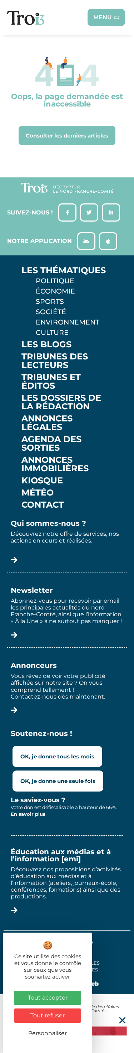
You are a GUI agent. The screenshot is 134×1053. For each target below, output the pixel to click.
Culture (52, 332)
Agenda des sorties (51, 443)
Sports (50, 301)
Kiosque (42, 480)
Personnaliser (47, 1033)
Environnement (67, 322)
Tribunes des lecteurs (54, 360)
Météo (37, 492)
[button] (122, 1020)
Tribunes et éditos (51, 381)
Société (51, 311)
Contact (42, 504)
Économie (55, 291)
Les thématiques (63, 270)
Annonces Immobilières (55, 464)
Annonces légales (47, 422)
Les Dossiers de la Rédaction (61, 402)
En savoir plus (28, 814)
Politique (55, 280)
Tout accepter (48, 997)
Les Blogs (46, 344)
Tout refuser (47, 1015)
